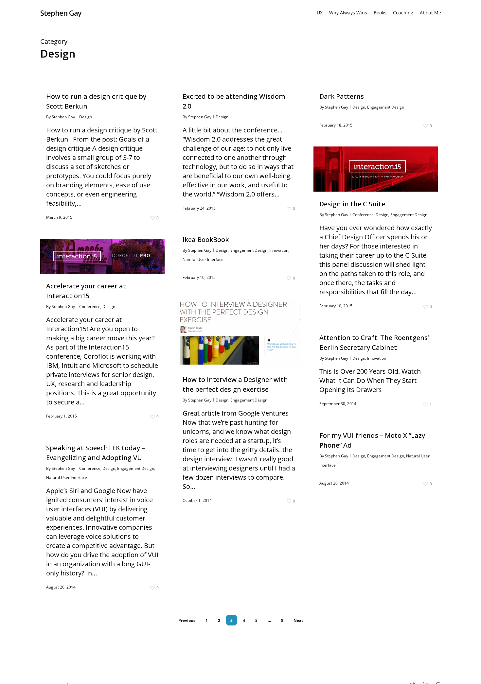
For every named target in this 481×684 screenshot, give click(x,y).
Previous (186, 620)
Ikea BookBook (206, 239)
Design (85, 117)
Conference (363, 214)
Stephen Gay (60, 12)
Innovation (278, 250)
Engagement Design (385, 107)
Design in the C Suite (352, 203)
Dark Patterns (341, 96)
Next (298, 620)
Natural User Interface (203, 259)
